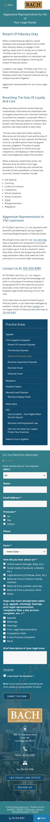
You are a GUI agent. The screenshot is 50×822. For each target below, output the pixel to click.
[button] (8, 5)
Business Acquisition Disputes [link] (22, 362)
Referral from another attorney (24, 586)
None (10, 641)
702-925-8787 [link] (17, 818)
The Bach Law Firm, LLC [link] (20, 807)
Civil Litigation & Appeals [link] (18, 340)
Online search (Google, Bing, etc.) (25, 564)
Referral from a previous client (24, 589)
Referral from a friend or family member (24, 580)
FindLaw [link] (35, 812)
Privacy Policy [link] (30, 809)
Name (6, 483)
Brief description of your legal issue (24, 648)
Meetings (12, 621)
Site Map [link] (20, 809)
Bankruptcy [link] (11, 404)
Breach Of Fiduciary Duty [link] (20, 356)
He (8, 516)
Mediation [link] (11, 380)
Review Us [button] (25, 787)
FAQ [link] (8, 409)
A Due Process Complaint (21, 637)
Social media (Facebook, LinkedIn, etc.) (25, 569)
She (9, 520)
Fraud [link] (7, 200)
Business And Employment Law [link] (23, 423)
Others (11, 524)
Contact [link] (36, 306)
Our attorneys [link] (40, 239)
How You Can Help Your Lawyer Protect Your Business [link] (23, 430)
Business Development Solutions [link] (27, 810)
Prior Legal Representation (22, 629)
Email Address (12, 497)
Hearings (12, 625)
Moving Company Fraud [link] (19, 396)
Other (10, 593)
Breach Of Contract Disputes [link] (21, 344)
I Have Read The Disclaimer (20, 676)
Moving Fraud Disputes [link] (17, 392)
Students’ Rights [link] (13, 386)
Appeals (11, 617)
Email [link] (43, 818)
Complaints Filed (16, 633)
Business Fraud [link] (15, 367)
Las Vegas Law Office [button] (25, 777)
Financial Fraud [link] (15, 373)
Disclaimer (8, 669)
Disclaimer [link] (11, 809)
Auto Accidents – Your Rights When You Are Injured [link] (24, 416)
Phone (7, 531)
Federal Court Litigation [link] (17, 439)
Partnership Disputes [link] (18, 350)
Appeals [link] (10, 334)
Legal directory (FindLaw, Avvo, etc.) (27, 575)
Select (6, 469)
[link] (33, 4)
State (7, 545)
